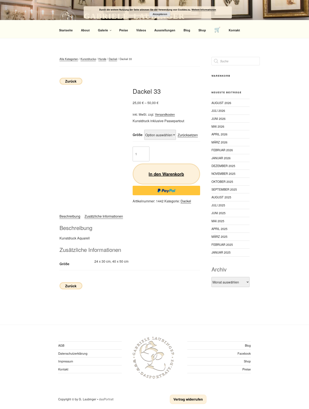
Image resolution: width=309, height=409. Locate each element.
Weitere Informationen (203, 9)
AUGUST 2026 (221, 103)
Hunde (102, 59)
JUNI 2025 (218, 213)
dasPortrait (106, 399)
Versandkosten (165, 114)
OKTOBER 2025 (222, 181)
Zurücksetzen (188, 134)
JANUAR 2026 (221, 158)
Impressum (65, 361)
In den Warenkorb (166, 174)
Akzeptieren (160, 14)
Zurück (71, 81)
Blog (187, 30)
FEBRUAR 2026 (222, 150)
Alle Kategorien (68, 59)
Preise (123, 30)
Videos (141, 30)
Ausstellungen (164, 30)
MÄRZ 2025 (219, 236)
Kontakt (234, 30)
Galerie (103, 30)
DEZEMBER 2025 (223, 166)
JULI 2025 (218, 205)
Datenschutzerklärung (72, 353)
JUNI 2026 (218, 118)
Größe (138, 134)
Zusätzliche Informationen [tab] (104, 216)
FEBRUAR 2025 (222, 244)
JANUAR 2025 (221, 252)
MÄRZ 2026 (219, 142)
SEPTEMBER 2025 (224, 189)
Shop (202, 30)
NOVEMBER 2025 (223, 173)
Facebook (244, 353)
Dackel (113, 59)
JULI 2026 (218, 110)
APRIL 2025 (219, 229)
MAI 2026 (217, 126)
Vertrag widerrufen (188, 399)
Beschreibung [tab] (69, 216)
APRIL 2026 (219, 134)
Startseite (66, 30)
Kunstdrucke (88, 59)
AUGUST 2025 (221, 197)
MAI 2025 (217, 221)
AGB (61, 345)
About (85, 30)
